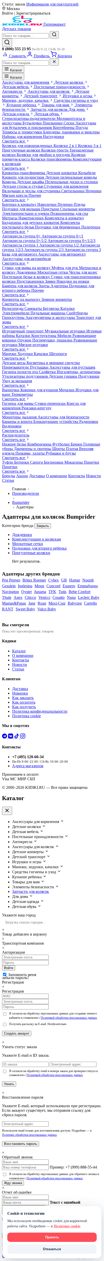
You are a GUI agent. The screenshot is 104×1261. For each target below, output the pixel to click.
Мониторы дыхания (20, 417)
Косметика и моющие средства (53, 363)
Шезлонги (58, 354)
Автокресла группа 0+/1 (62, 236)
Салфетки (48, 372)
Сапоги (37, 462)
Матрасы (10, 218)
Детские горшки (63, 376)
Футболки (61, 444)
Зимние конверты (56, 299)
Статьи (8, 480)
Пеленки (66, 204)
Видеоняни (11, 426)
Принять (52, 1237)
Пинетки (91, 462)
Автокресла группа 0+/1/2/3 (71, 240)
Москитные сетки (53, 272)
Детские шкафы (31, 182)
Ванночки (11, 390)
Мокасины (74, 462)
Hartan (74, 580)
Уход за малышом (17, 381)
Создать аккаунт (16, 1033)
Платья (72, 449)
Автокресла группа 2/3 (44, 250)
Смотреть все (14, 141)
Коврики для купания (39, 390)
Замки (51, 281)
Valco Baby (46, 609)
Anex (18, 597)
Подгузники (88, 376)
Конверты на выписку (21, 299)
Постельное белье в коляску (26, 277)
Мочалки (67, 390)
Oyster (26, 592)
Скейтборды (77, 313)
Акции (22, 476)
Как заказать (23, 698)
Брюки (77, 444)
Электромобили (16, 313)
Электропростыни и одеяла (26, 213)
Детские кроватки (62, 173)
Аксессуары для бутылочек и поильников (49, 125)
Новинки (20, 693)
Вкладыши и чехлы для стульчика (31, 191)
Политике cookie (67, 1226)
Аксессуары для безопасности (63, 417)
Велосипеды (13, 308)
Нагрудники (53, 136)
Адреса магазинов (27, 766)
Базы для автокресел (20, 254)
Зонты (44, 286)
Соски (69, 123)
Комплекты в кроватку (64, 218)
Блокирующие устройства (56, 421)
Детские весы (14, 363)
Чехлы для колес (83, 272)
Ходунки (25, 354)
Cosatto (59, 597)
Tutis (62, 592)
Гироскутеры (13, 317)
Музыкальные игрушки (65, 331)
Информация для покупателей (52, 4)
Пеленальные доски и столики (71, 182)
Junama (40, 592)
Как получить (24, 707)
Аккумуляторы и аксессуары (50, 317)
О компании (56, 476)
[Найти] (54, 34)
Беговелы (51, 308)
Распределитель (15, 435)
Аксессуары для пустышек (72, 367)
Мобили (64, 335)
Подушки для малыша (21, 209)
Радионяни (88, 421)
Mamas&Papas (14, 603)
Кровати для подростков (23, 177)
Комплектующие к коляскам (36, 539)
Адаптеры (59, 286)
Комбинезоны (39, 444)
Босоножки (54, 462)
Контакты (76, 476)
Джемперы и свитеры (33, 449)
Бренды (8, 476)
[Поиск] (7, 42)
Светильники (73, 191)
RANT (7, 609)
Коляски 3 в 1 (89, 145)
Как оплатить (23, 702)
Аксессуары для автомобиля (26, 259)
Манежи (9, 354)
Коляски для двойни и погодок (44, 155)
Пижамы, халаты (30, 453)
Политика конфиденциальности (39, 711)
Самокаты (33, 308)
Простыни (50, 209)
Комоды (9, 182)
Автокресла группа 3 (83, 250)
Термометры (22, 394)
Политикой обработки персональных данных (69, 1018)
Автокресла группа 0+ (22, 236)
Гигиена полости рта (20, 372)
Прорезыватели (16, 367)
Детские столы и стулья (23, 186)
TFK (52, 592)
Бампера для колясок (20, 286)
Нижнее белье (14, 444)
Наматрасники (31, 218)
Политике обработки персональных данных (29, 1135)
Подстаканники (31, 281)
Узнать (9, 1084)
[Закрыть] (54, 62)
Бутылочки (32, 123)
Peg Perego (11, 580)
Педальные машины (48, 313)
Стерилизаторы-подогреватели (29, 118)
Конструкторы (44, 335)
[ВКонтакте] (11, 737)
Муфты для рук (65, 268)
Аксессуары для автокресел (62, 254)
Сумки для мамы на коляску (26, 268)
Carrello (90, 603)
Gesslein (9, 586)
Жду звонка (13, 1183)
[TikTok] (17, 737)
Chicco (30, 597)
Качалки (41, 354)
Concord (53, 586)
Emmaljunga (87, 586)
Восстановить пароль (20, 1144)
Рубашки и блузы (61, 453)
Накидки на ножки (73, 281)
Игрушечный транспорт (23, 331)
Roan (42, 603)
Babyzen (75, 603)
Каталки (67, 308)
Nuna (71, 597)
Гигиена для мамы (18, 403)
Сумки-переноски (51, 403)
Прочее (35, 195)
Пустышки (39, 367)
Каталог (15, 70)
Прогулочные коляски (21, 150)
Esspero (69, 586)
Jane (31, 603)
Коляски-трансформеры (52, 159)
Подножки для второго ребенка (39, 548)
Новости (93, 476)
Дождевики (26, 272)
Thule (6, 597)
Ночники (93, 191)
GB (64, 580)
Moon (39, 586)
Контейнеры (64, 127)
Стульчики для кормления (66, 186)
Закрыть (42, 526)
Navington (10, 592)
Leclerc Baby (88, 597)
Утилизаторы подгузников (25, 376)
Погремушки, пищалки (52, 340)
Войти (8, 968)
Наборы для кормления (22, 136)
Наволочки (47, 204)
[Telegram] (5, 737)
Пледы (79, 204)
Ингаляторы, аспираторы (78, 372)
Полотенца (90, 227)
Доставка (37, 476)
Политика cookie (26, 716)
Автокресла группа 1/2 (59, 245)
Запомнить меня (22, 975)
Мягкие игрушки (33, 345)
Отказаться (52, 1249)
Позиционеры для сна (69, 213)
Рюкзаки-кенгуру (36, 408)
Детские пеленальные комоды (71, 177)
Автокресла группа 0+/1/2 (25, 240)
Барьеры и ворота (17, 421)
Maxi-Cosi (56, 603)
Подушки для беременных (58, 227)
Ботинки (22, 462)
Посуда (81, 127)
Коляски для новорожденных (28, 145)
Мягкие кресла (15, 195)
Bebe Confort (79, 592)
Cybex (53, 580)
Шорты (59, 449)
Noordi (88, 580)
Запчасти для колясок (30, 891)
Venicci (44, 597)
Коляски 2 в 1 (66, 145)
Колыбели (87, 173)
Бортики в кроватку (19, 204)
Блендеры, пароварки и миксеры (71, 132)
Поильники (53, 123)
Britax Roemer (34, 580)
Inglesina (25, 586)
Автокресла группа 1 (20, 245)
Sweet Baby (25, 609)
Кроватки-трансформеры (24, 173)
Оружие (24, 340)
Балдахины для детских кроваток (31, 222)
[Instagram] (22, 737)
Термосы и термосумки (22, 132)
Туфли (8, 462)
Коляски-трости (55, 150)
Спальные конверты (77, 209)
